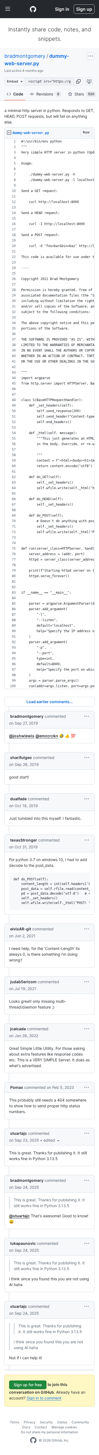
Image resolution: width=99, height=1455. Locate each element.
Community (80, 1422)
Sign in (62, 9)
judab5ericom (23, 981)
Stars (84, 94)
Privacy (29, 1422)
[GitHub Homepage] (33, 1440)
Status (62, 1422)
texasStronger (23, 840)
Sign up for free (28, 1384)
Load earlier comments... (49, 701)
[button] (78, 81)
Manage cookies (64, 1427)
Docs (26, 1427)
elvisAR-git (20, 929)
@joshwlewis (21, 735)
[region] (49, 414)
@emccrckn (46, 735)
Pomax (16, 1087)
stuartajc (18, 1133)
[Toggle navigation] (7, 9)
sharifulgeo (21, 757)
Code (18, 94)
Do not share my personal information (49, 1432)
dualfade (18, 798)
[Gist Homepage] (33, 9)
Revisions (47, 94)
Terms (14, 1422)
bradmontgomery (24, 56)
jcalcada (18, 1028)
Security (46, 1422)
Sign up (84, 9)
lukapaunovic (23, 1243)
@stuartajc (19, 1215)
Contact (41, 1427)
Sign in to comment (44, 1398)
